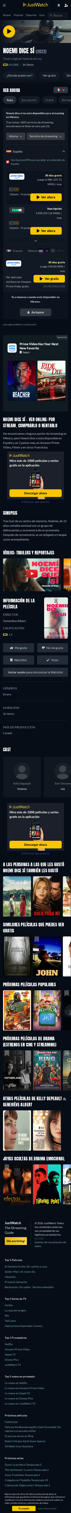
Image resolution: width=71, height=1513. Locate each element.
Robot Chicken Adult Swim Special (25, 1441)
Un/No (9, 1305)
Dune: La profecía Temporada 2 (23, 1464)
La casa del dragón (15, 1310)
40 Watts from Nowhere (19, 1446)
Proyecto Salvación (16, 1282)
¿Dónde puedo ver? (19, 75)
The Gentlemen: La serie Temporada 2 (27, 1469)
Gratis (49, 100)
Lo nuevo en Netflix (16, 1383)
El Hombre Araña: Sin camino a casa (26, 1266)
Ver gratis (49, 75)
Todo (9, 100)
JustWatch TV (13, 1364)
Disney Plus (12, 1359)
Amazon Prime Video (17, 1349)
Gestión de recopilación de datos (50, 1244)
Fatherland (11, 1421)
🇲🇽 (59, 89)
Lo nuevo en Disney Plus (19, 1398)
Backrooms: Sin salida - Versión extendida (29, 1287)
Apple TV (10, 1354)
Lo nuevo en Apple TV (17, 1393)
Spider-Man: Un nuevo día (20, 1271)
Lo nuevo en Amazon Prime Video (24, 1388)
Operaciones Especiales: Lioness (23, 1325)
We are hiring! (16, 1241)
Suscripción (29, 100)
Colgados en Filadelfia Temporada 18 (26, 1480)
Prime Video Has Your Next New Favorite (39, 346)
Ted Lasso (10, 1320)
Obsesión (10, 1276)
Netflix (9, 1344)
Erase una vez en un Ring (19, 1436)
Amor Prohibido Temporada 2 (22, 1475)
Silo (7, 1315)
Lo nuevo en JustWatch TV (20, 1403)
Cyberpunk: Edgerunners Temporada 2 (27, 1485)
